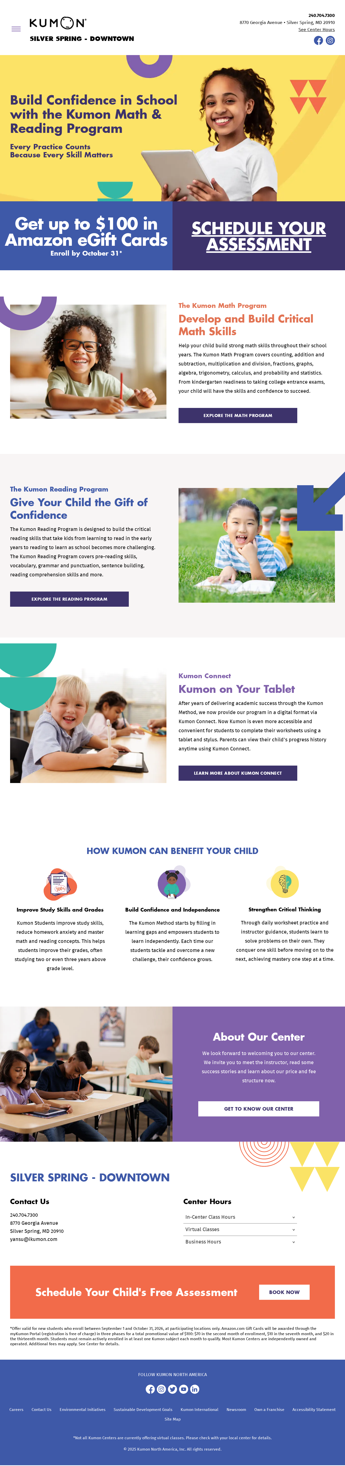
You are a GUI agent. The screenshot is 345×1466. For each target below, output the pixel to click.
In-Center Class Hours (210, 1217)
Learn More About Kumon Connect (238, 773)
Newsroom (236, 1410)
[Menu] (18, 30)
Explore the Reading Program (70, 599)
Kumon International (199, 1410)
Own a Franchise (269, 1410)
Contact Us (42, 1410)
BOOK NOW (284, 1292)
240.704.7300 (322, 15)
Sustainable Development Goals (143, 1410)
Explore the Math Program (238, 415)
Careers (16, 1410)
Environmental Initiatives (83, 1410)
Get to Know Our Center (258, 1109)
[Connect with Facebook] (318, 43)
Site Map (173, 1419)
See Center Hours (317, 30)
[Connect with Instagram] (330, 43)
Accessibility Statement (314, 1410)
